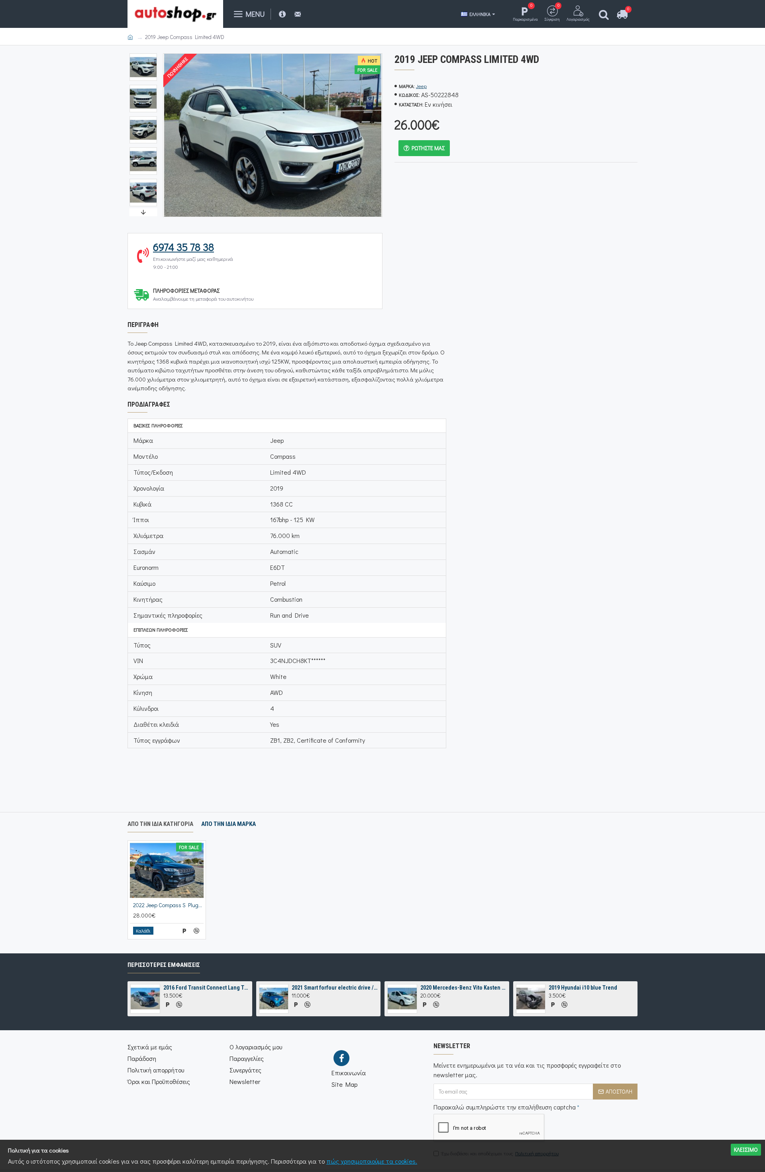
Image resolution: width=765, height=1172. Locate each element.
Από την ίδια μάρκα (228, 824)
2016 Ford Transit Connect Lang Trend (206, 987)
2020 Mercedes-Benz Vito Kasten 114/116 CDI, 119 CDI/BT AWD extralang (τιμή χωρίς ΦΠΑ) (463, 987)
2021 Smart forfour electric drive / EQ (335, 987)
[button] (143, 55)
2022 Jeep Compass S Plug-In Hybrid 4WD (168, 905)
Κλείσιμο (746, 1149)
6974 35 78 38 (183, 247)
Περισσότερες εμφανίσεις (164, 965)
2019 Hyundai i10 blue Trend (583, 987)
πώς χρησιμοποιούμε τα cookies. (371, 1161)
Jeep (421, 85)
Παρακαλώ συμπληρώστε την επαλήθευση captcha (505, 1107)
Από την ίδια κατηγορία (160, 824)
